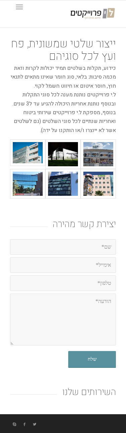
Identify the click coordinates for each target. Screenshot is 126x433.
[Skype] (14, 425)
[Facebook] (24, 425)
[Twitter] (35, 425)
